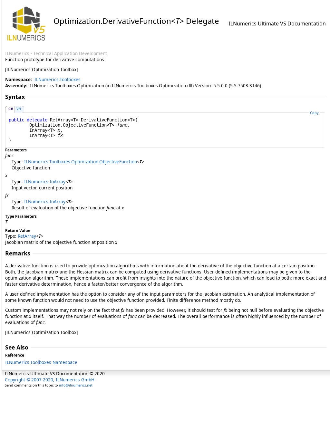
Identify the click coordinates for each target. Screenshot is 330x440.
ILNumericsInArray (44, 181)
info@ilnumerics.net (75, 385)
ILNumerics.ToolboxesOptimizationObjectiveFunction (80, 161)
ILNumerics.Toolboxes (57, 79)
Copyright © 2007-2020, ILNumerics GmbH (49, 380)
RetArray (27, 236)
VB (18, 108)
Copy (314, 112)
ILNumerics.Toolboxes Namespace (41, 362)
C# (10, 108)
